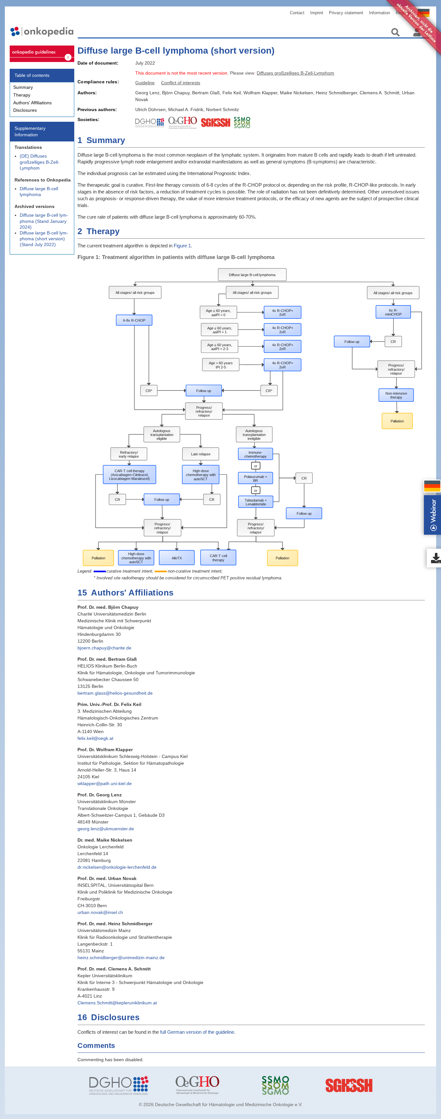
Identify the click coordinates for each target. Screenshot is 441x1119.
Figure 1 (182, 245)
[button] (432, 486)
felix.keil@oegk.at (95, 738)
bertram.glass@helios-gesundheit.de (115, 693)
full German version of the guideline (197, 1032)
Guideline (145, 82)
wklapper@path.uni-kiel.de (104, 783)
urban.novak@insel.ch (100, 912)
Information (379, 12)
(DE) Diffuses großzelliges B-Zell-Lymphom (39, 161)
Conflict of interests (180, 82)
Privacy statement (346, 12)
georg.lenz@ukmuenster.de (105, 828)
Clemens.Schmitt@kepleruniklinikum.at (117, 1002)
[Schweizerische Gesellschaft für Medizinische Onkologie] (300, 1085)
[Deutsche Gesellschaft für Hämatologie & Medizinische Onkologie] (127, 1085)
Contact (297, 12)
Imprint (316, 12)
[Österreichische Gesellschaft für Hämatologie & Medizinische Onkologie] (214, 1085)
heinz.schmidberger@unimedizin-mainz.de (121, 957)
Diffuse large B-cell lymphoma (39, 191)
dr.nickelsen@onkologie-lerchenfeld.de (117, 867)
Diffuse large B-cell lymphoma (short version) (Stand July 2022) (44, 238)
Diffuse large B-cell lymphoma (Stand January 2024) (44, 220)
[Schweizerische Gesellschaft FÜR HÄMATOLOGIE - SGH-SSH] (386, 1085)
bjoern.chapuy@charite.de (104, 647)
